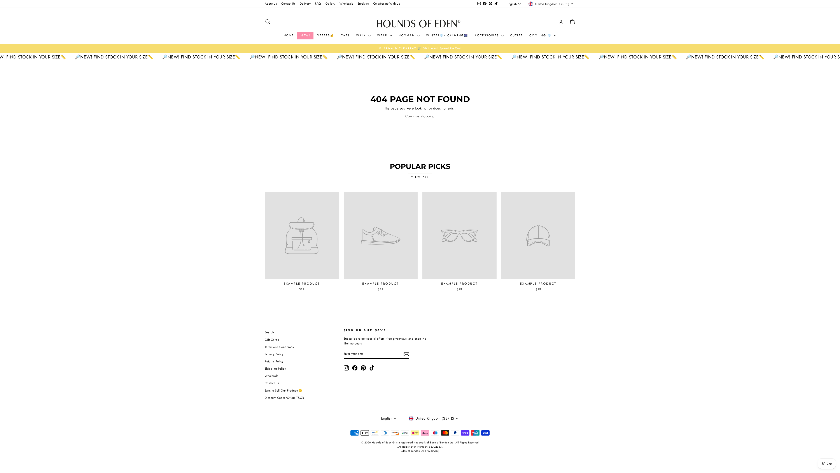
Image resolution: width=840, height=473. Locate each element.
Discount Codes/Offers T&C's (284, 397)
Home (289, 35)
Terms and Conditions (279, 347)
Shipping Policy (275, 368)
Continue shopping (420, 116)
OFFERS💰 (325, 35)
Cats (345, 35)
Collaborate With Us (386, 3)
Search (269, 332)
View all (420, 177)
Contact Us (288, 3)
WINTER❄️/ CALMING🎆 (447, 35)
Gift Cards (272, 339)
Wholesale (346, 3)
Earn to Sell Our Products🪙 (283, 390)
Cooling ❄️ (541, 35)
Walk (361, 35)
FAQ (318, 3)
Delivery (305, 3)
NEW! (305, 35)
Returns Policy (274, 361)
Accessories (487, 35)
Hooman (407, 35)
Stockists (363, 3)
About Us (271, 3)
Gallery (330, 3)
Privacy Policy (274, 354)
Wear (383, 35)
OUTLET (516, 35)
